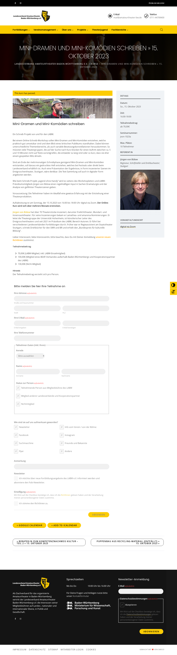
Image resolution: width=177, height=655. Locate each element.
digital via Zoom (128, 226)
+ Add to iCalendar (64, 525)
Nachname (66, 376)
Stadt (16, 313)
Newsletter (24, 427)
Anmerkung (20, 461)
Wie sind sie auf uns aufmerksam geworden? (36, 422)
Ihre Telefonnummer (24, 332)
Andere (68, 451)
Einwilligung (25, 491)
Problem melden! (156, 3)
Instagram (70, 435)
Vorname (19, 376)
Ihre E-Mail (24, 317)
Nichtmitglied (27, 404)
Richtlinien (65, 495)
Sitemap (53, 649)
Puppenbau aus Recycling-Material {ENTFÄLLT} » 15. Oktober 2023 (128, 542)
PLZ (64, 313)
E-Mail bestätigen (69, 328)
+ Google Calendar (29, 525)
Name (24, 366)
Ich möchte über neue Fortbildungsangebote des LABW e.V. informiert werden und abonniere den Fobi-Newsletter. (57, 480)
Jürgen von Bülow (21, 212)
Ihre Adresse (25, 293)
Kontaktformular (81, 596)
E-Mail (126, 586)
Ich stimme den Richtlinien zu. (33, 503)
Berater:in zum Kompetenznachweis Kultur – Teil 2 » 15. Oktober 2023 (47, 542)
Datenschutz (37, 649)
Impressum (19, 649)
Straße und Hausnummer (24, 303)
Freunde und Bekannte (76, 443)
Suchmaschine (26, 443)
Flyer (21, 451)
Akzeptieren (131, 604)
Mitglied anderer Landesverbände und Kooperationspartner (50, 395)
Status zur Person (30, 383)
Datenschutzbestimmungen (138, 614)
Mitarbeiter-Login (72, 649)
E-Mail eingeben (20, 328)
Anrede (19, 350)
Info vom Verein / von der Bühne (80, 427)
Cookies (91, 649)
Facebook (23, 435)
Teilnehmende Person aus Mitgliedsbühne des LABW (46, 387)
